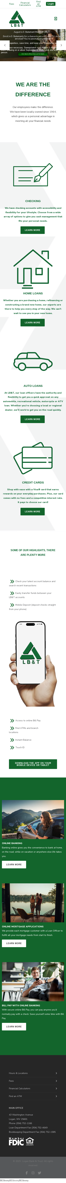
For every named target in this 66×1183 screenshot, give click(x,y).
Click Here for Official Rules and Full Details (32, 53)
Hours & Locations (18, 1073)
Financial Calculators (25, 4)
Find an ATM (38, 4)
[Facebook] (26, 1173)
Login (51, 3)
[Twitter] (39, 1173)
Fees (11, 4)
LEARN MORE (32, 230)
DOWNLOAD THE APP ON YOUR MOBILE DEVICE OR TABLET (33, 764)
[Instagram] (33, 1173)
